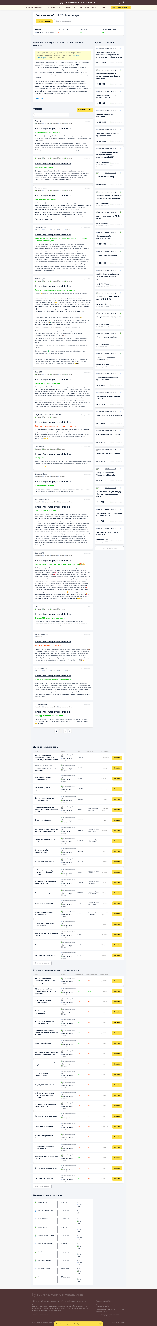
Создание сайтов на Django (45, 955)
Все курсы (69, 7)
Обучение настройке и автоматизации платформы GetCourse (45, 768)
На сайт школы (44, 21)
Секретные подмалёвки (44, 903)
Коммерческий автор (43, 820)
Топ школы (54, 7)
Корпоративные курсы (77, 1301)
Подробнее (39, 98)
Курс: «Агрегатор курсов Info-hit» (53, 129)
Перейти (117, 757)
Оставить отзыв (84, 110)
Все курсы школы (63, 21)
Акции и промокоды (35, 7)
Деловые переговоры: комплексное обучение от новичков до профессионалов (46, 758)
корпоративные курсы (78, 1308)
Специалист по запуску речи (46, 893)
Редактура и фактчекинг (44, 861)
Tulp (73, 55)
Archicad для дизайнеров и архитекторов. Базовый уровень (45, 872)
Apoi (77, 55)
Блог (103, 7)
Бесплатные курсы (87, 7)
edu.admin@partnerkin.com (41, 1314)
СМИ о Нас (65, 1301)
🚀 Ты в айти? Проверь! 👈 (121, 7)
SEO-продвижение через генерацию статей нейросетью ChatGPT (47, 810)
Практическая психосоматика (46, 945)
